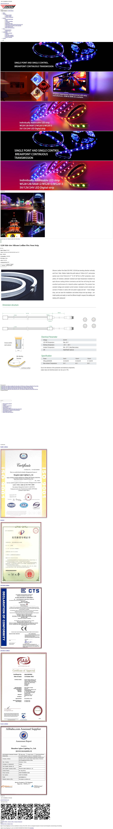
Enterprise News (8, 29)
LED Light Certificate (9, 35)
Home (4, 12)
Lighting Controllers (9, 21)
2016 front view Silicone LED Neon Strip (25, 387)
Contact (4, 38)
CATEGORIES (10, 10)
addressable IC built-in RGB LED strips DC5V (14, 24)
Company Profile (8, 15)
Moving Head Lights (9, 19)
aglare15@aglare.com (4, 3)
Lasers (6, 20)
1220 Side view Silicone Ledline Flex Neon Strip (29, 386)
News (4, 28)
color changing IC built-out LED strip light (13, 25)
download (3, 265)
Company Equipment (9, 17)
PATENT (7, 34)
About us (4, 13)
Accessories (7, 22)
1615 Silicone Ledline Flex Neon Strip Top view (29, 389)
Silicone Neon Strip (8, 23)
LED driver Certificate (9, 36)
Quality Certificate (8, 33)
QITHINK (32, 827)
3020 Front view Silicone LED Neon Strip (25, 388)
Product (4, 18)
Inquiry (11, 264)
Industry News (8, 30)
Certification (5, 31)
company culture (8, 16)
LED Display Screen (9, 26)
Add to (8, 264)
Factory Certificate (8, 37)
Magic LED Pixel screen (9, 27)
